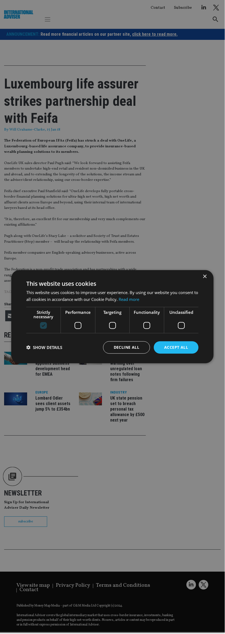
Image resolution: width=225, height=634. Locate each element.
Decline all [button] (126, 347)
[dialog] (112, 316)
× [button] (205, 277)
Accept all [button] (176, 347)
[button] (44, 347)
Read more (129, 299)
